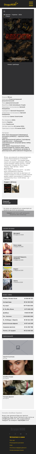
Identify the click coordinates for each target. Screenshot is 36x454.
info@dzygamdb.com (9, 419)
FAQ (11, 445)
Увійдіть (9, 213)
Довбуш (6, 313)
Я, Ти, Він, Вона (8, 309)
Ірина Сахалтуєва (16, 116)
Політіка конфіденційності (18, 447)
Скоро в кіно (8, 229)
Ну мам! (6, 305)
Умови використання (17, 450)
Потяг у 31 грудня (9, 330)
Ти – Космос (7, 316)
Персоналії (8, 336)
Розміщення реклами (17, 442)
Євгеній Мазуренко (17, 110)
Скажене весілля (9, 327)
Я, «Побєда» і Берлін (10, 320)
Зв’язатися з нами (17, 437)
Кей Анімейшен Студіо (17, 105)
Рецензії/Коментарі (6, 202)
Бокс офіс (7, 295)
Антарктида (7, 302)
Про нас (12, 440)
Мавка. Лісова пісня (10, 298)
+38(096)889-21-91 (23, 420)
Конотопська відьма (10, 323)
